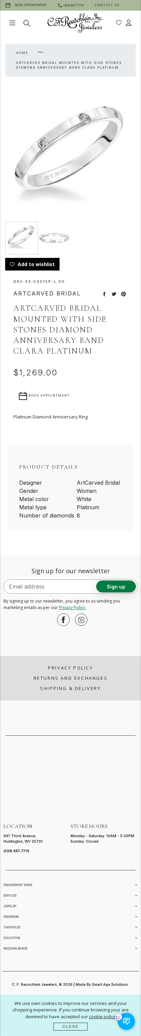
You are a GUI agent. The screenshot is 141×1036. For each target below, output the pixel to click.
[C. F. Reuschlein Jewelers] (75, 23)
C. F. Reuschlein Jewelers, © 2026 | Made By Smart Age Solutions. (70, 984)
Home (22, 53)
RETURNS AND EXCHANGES (71, 678)
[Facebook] (61, 619)
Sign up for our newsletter (70, 571)
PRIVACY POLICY (70, 668)
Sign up (116, 587)
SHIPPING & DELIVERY (70, 688)
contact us (107, 5)
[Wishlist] (118, 23)
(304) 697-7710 (16, 850)
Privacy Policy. (72, 607)
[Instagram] (79, 619)
